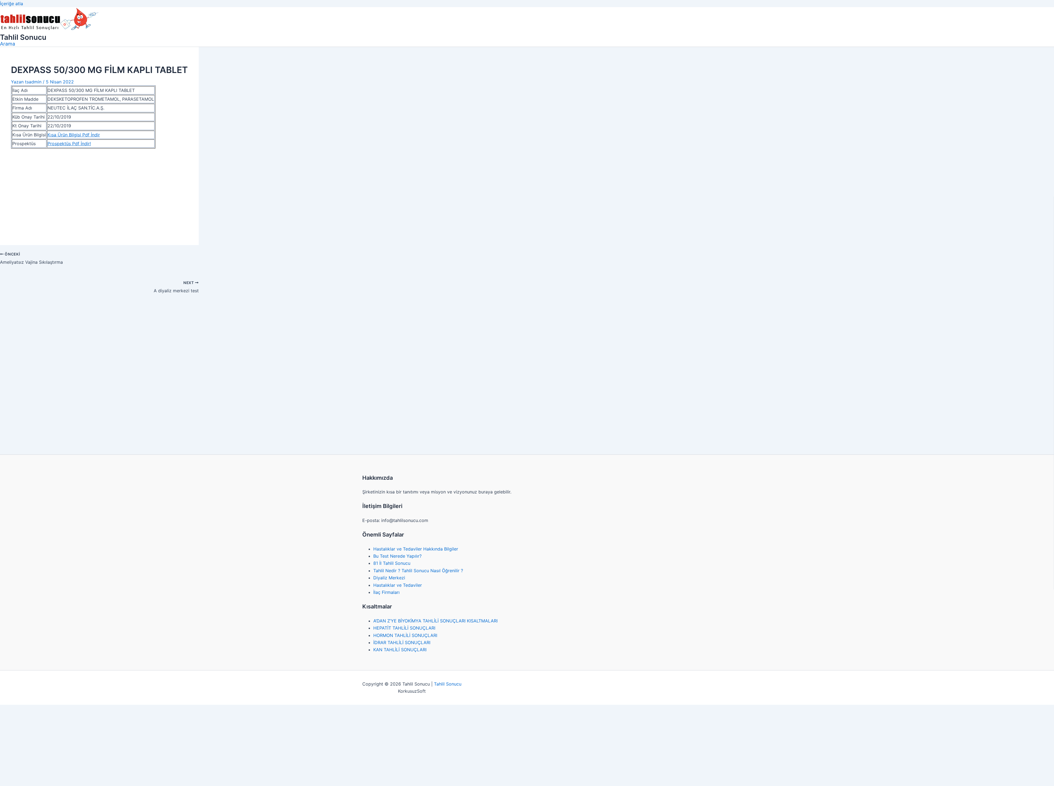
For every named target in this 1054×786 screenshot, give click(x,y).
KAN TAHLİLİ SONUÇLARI (400, 649)
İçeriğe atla (11, 3)
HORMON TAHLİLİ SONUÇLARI (405, 635)
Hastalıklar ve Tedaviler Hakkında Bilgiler (415, 549)
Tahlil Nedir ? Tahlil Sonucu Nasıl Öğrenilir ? (418, 570)
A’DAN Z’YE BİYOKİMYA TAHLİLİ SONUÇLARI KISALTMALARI (435, 621)
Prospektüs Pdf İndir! (69, 143)
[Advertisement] (99, 193)
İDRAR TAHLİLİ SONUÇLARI (401, 642)
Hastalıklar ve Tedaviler (397, 585)
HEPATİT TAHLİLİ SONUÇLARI (404, 628)
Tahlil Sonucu (23, 37)
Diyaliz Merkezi (389, 577)
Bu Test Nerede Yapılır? (397, 556)
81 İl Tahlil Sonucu (391, 563)
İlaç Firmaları (386, 592)
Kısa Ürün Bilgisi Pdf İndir (73, 134)
